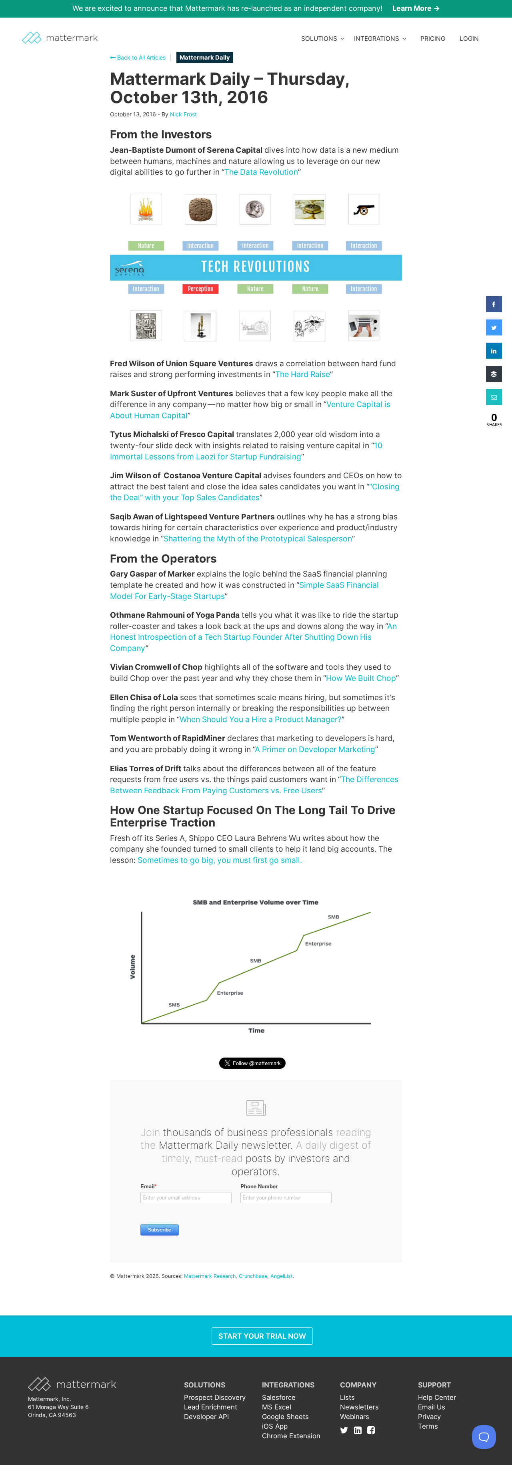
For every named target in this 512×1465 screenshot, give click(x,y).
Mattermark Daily (205, 57)
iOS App (275, 1426)
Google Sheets (285, 1417)
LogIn (469, 38)
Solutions (320, 38)
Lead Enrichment (210, 1407)
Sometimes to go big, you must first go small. (220, 860)
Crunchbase (253, 1276)
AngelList (281, 1276)
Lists (347, 1397)
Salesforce (279, 1397)
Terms (428, 1426)
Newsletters (359, 1407)
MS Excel (276, 1407)
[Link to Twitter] (346, 1430)
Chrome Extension (291, 1436)
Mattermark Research (210, 1276)
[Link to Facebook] (371, 1430)
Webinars (354, 1417)
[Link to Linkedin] (360, 1430)
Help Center (437, 1397)
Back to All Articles (141, 57)
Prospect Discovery (215, 1397)
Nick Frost (183, 114)
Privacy (429, 1417)
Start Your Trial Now (262, 1336)
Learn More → (416, 8)
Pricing (432, 38)
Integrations (378, 38)
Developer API (206, 1417)
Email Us (431, 1407)
